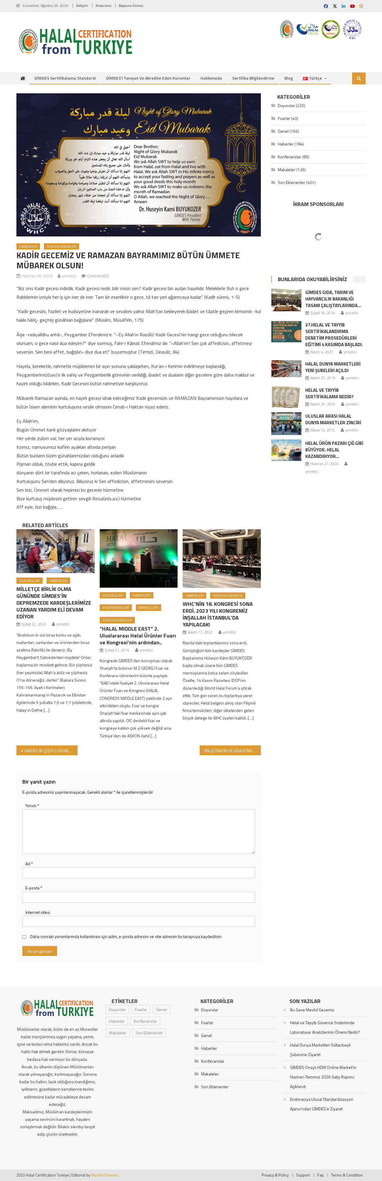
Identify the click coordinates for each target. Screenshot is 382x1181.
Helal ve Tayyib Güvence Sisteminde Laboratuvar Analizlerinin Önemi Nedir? (325, 1027)
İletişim (82, 5)
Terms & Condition (347, 1175)
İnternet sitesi (37, 912)
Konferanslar (116, 607)
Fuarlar (284, 118)
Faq (320, 1175)
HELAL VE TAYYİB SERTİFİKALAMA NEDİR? (329, 393)
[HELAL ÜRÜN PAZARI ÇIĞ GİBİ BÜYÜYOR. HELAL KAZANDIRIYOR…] (286, 450)
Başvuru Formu (131, 5)
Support (303, 1175)
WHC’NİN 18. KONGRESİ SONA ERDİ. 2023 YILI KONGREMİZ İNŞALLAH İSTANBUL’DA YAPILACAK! (218, 614)
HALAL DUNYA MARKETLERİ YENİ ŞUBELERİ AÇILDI (333, 367)
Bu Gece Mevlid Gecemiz (312, 1010)
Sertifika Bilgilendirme (253, 78)
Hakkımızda (211, 78)
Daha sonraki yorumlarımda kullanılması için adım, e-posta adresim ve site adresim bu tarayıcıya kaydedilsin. (126, 936)
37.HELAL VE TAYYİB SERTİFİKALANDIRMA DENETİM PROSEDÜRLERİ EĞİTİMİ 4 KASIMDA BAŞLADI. (334, 334)
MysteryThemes (104, 1175)
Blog (288, 78)
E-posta (33, 888)
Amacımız (103, 5)
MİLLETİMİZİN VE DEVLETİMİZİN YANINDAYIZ (232, 750)
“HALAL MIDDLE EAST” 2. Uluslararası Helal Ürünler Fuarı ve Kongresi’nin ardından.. (138, 635)
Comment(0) (98, 276)
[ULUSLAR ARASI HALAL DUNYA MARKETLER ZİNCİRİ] (286, 423)
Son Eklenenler (61, 246)
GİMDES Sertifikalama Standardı (65, 78)
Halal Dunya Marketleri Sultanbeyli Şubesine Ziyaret (320, 1050)
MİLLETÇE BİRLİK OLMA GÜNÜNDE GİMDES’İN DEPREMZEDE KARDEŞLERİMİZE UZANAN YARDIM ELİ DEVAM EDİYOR (53, 602)
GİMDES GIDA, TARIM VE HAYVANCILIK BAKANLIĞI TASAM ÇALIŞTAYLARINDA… (333, 299)
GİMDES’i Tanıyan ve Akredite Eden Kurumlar (148, 78)
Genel (283, 131)
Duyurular (29, 580)
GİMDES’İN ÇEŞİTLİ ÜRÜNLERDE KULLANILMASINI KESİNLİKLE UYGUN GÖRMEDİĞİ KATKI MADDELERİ (51, 750)
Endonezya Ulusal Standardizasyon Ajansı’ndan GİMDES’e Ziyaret (321, 1104)
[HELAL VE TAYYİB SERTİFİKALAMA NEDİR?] (286, 397)
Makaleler (148, 607)
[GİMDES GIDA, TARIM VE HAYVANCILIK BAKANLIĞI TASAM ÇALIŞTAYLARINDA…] (286, 300)
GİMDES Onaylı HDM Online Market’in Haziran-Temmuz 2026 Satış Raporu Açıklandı (323, 1076)
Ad (29, 863)
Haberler (28, 246)
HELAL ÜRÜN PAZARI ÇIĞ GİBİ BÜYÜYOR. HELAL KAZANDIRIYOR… (334, 450)
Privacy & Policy (275, 1175)
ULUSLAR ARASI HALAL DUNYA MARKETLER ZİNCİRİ (333, 419)
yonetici (69, 276)
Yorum (32, 805)
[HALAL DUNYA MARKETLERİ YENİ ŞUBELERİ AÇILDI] (286, 368)
